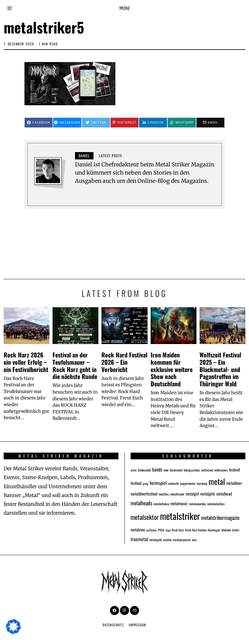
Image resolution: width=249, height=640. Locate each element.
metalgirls (207, 494)
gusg (145, 483)
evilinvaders (221, 470)
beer (166, 470)
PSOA (161, 529)
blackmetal (176, 470)
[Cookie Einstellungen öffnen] (13, 631)
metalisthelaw (161, 503)
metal (217, 481)
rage (168, 529)
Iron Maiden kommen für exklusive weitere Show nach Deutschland (172, 369)
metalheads (141, 503)
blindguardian (192, 470)
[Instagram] (124, 610)
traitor (235, 529)
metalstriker (180, 515)
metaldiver (234, 483)
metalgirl (192, 494)
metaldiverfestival (144, 494)
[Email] (134, 610)
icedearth (173, 483)
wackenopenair (182, 539)
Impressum (137, 624)
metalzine (138, 530)
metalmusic (179, 503)
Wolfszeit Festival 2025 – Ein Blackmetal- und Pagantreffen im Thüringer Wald (220, 369)
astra (134, 470)
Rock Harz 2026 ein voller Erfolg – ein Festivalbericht (26, 362)
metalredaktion (216, 503)
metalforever (177, 494)
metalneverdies (197, 503)
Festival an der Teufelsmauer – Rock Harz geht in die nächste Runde (75, 365)
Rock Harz (178, 529)
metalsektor (145, 517)
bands (157, 469)
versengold (155, 539)
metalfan (164, 494)
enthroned (207, 470)
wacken (167, 539)
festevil (234, 470)
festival (136, 483)
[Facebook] (114, 610)
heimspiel (158, 482)
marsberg (201, 483)
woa (194, 539)
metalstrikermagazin (220, 517)
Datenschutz (113, 624)
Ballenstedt (144, 470)
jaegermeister (187, 483)
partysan (151, 529)
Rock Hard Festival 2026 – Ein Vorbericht (124, 362)
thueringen (214, 529)
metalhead (224, 494)
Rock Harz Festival (195, 529)
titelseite (226, 529)
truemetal (139, 538)
